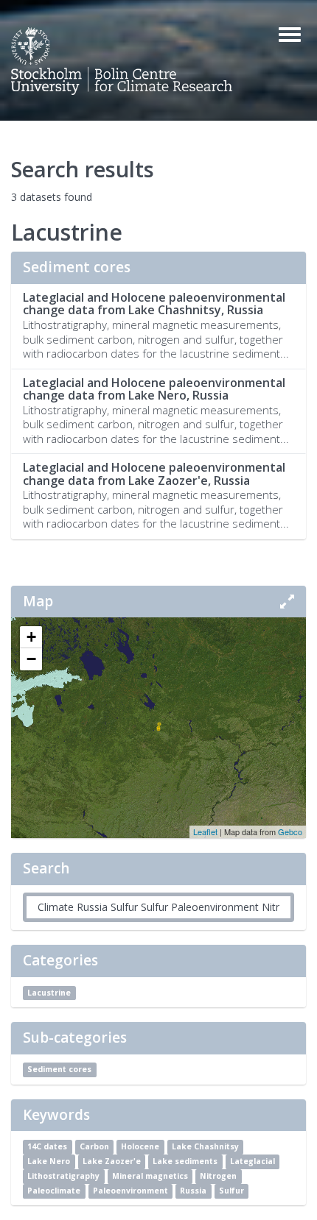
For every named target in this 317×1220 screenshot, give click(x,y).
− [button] (31, 659)
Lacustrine (49, 992)
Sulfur (231, 1190)
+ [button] (31, 637)
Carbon (94, 1146)
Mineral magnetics (150, 1176)
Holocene (140, 1146)
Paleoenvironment (130, 1190)
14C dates (47, 1146)
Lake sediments (185, 1161)
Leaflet (205, 831)
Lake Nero (48, 1161)
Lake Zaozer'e (112, 1161)
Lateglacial (252, 1161)
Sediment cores (59, 1070)
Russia (193, 1190)
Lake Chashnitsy (205, 1146)
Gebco (290, 831)
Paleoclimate (53, 1190)
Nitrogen (218, 1176)
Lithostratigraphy (63, 1176)
